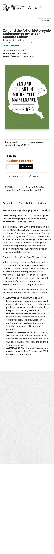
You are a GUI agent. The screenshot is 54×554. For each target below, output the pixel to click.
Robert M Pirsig (11, 45)
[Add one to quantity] (16, 166)
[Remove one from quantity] (8, 166)
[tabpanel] (27, 287)
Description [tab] (8, 203)
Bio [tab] (20, 203)
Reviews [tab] (42, 203)
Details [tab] (29, 203)
